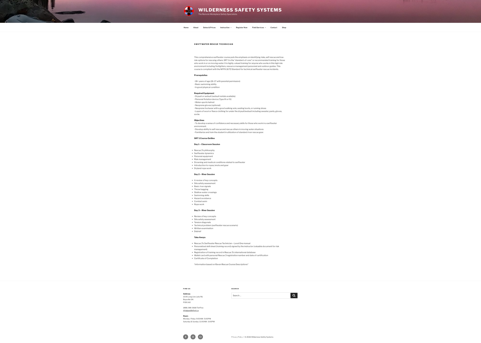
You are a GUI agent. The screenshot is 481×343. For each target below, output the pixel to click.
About (195, 27)
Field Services (258, 27)
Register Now (241, 27)
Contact (273, 27)
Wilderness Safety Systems (240, 10)
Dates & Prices (209, 27)
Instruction (224, 27)
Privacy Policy (237, 337)
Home (186, 27)
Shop (284, 27)
